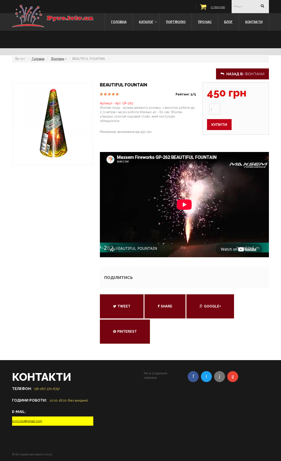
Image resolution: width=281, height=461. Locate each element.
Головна (37, 59)
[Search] (262, 6)
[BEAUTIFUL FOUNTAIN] (52, 123)
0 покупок (218, 7)
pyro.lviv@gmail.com (27, 421)
